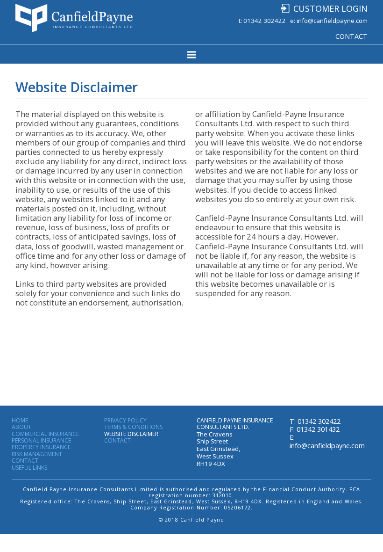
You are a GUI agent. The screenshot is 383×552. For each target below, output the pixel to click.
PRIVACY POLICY (125, 420)
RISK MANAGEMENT (37, 454)
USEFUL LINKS (29, 468)
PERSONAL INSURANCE (41, 440)
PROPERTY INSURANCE (41, 447)
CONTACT (351, 36)
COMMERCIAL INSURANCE (45, 434)
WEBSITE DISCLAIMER (131, 434)
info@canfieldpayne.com (332, 20)
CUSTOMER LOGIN (330, 8)
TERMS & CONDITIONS (133, 427)
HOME (20, 420)
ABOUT (21, 427)
